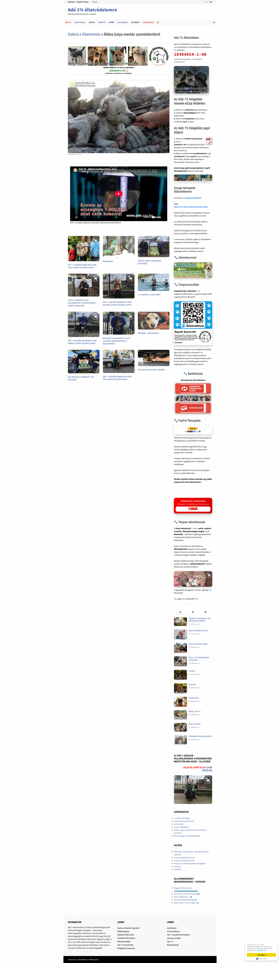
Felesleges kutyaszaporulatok (200, 736)
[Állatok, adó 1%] (180, 711)
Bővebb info (261, 950)
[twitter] (208, 1)
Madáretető (108, 261)
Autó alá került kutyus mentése (151, 369)
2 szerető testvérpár (182, 818)
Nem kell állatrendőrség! (184, 899)
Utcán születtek (194, 724)
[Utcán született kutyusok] (180, 631)
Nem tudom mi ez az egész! (185, 902)
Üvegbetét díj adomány (126, 948)
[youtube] (211, 1)
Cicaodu (192, 671)
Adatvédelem (83, 959)
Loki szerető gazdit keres (184, 821)
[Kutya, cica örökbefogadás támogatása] (180, 657)
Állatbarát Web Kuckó (125, 935)
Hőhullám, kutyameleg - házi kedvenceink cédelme (200, 619)
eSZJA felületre (190, 113)
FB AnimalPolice (173, 931)
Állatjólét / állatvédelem (148, 333)
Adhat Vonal (80, 22)
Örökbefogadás (123, 931)
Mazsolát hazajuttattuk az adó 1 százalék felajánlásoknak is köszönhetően (117, 341)
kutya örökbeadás (181, 827)
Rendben (261, 954)
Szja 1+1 (170, 941)
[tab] (180, 612)
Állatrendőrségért (123, 941)
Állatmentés (91, 34)
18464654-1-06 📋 (118, 70)
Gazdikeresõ (148, 22)
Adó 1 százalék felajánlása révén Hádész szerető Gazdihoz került (82, 342)
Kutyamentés (194, 698)
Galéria (73, 34)
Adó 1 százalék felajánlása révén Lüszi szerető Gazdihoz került (82, 266)
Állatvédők (123, 22)
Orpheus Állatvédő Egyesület (128, 928)
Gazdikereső (172, 928)
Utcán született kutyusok (198, 630)
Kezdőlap (135, 22)
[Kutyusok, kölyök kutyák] (180, 644)
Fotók (111, 22)
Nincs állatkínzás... (182, 897)
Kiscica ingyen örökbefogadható (187, 836)
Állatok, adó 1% (194, 711)
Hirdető (101, 22)
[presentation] (180, 612)
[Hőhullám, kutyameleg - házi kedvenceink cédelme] (180, 618)
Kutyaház (192, 684)
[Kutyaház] (180, 684)
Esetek (92, 22)
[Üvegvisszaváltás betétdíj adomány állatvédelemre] (193, 323)
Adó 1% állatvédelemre (92, 10)
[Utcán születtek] (180, 724)
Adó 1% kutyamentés (125, 945)
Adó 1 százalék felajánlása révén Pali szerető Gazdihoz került (117, 378)
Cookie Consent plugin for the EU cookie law (261, 958)
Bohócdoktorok (173, 945)
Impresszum (72, 959)
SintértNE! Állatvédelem (126, 938)
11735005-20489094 (192, 198)
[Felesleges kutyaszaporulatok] (180, 736)
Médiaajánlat (93, 959)
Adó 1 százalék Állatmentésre (178, 935)
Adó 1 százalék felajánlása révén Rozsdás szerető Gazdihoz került (117, 303)
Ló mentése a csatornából (149, 294)
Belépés (94, 2)
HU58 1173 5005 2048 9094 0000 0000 (191, 207)
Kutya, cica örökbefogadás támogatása (190, 863)
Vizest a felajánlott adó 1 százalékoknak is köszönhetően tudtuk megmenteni (81, 303)
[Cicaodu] (180, 671)
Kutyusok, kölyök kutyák (198, 644)
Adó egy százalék (173, 938)
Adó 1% (68, 22)
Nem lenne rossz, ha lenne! (185, 894)
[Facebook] (205, 1)
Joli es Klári (178, 824)
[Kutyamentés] (180, 698)
